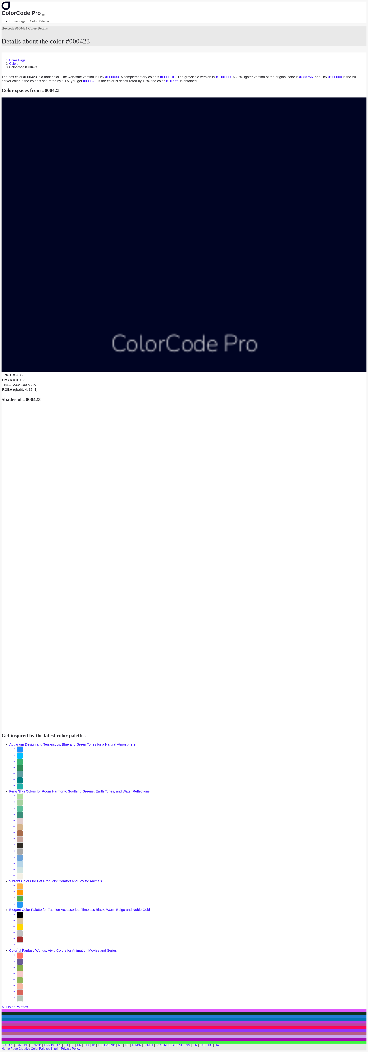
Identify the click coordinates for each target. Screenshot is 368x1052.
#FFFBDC (168, 77)
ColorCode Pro (21, 13)
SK (174, 1045)
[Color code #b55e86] (184, 1033)
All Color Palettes (15, 1007)
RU (166, 1045)
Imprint (55, 1048)
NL (120, 1045)
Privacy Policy (70, 1048)
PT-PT (149, 1045)
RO (158, 1045)
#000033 (112, 77)
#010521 (172, 81)
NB (113, 1045)
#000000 (335, 77)
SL (181, 1045)
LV (106, 1045)
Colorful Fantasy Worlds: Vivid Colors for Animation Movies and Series (63, 950)
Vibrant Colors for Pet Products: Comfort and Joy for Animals (55, 881)
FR (79, 1045)
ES (59, 1045)
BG (4, 1045)
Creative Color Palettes (34, 1048)
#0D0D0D (223, 77)
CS (11, 1045)
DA (18, 1045)
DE (26, 1045)
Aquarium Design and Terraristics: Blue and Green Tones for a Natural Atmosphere (72, 744)
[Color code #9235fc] (184, 1030)
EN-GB (36, 1045)
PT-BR (136, 1045)
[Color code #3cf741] (184, 1042)
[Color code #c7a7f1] (184, 1036)
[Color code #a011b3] (184, 1039)
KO (210, 1045)
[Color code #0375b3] (184, 1019)
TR (195, 1045)
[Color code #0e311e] (184, 1013)
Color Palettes (39, 21)
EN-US (49, 1045)
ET (66, 1045)
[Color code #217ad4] (184, 1016)
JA (217, 1045)
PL (127, 1045)
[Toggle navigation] (43, 15)
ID (93, 1045)
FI (72, 1045)
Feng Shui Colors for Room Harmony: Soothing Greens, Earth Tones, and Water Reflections (79, 791)
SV (188, 1045)
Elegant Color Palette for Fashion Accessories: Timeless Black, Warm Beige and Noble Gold (79, 910)
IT (99, 1045)
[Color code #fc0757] (184, 1027)
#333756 (306, 77)
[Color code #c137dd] (184, 1022)
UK (202, 1045)
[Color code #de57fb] (184, 1010)
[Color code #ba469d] (184, 1024)
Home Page (17, 21)
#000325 (89, 81)
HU (87, 1045)
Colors (13, 63)
